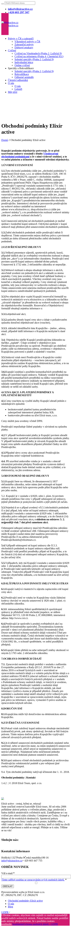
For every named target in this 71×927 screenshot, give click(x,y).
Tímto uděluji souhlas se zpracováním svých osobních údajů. (33, 879)
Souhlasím (17, 924)
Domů (4, 140)
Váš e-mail (8, 873)
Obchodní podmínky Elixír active (25, 900)
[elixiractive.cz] (9, 24)
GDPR (5, 912)
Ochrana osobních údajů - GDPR (40, 924)
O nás (11, 903)
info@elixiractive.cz (11, 860)
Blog (10, 906)
